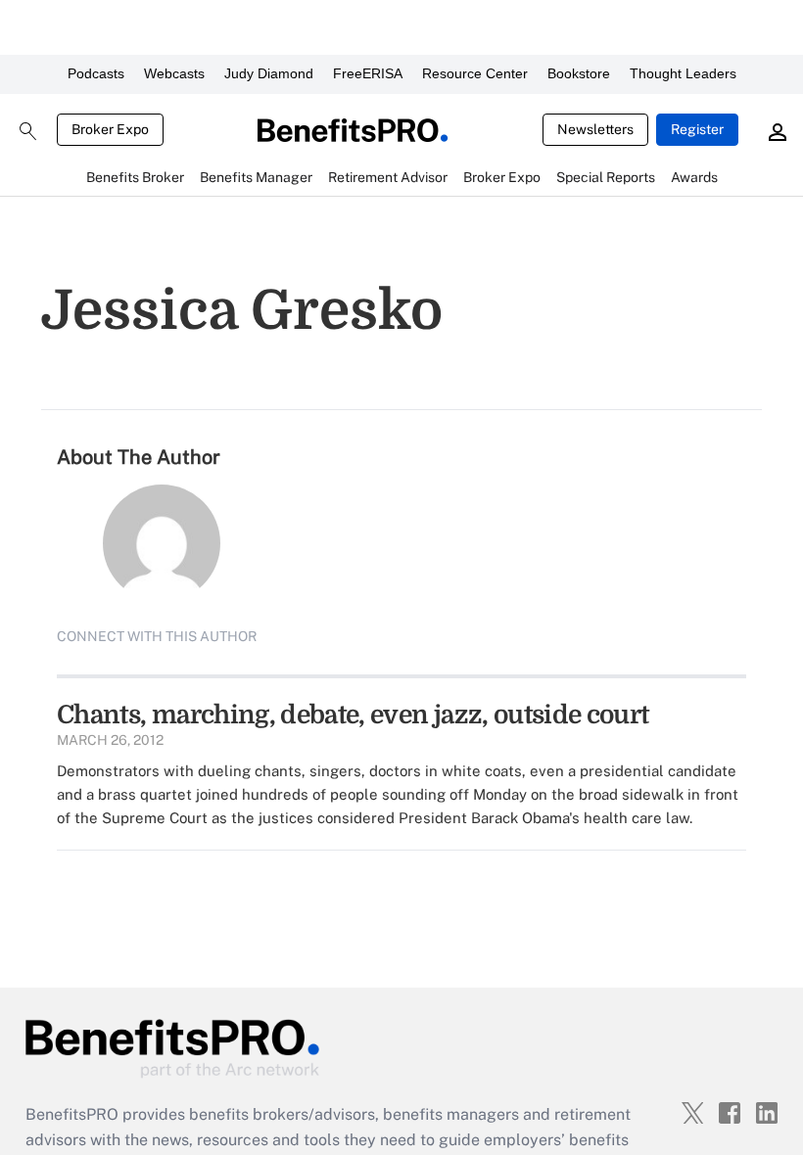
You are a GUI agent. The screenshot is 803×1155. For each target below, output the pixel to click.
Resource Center (475, 73)
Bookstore (578, 73)
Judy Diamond (268, 73)
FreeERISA (367, 73)
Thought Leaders (683, 73)
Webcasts (174, 73)
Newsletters (595, 129)
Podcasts (96, 73)
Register (697, 129)
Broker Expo (110, 129)
